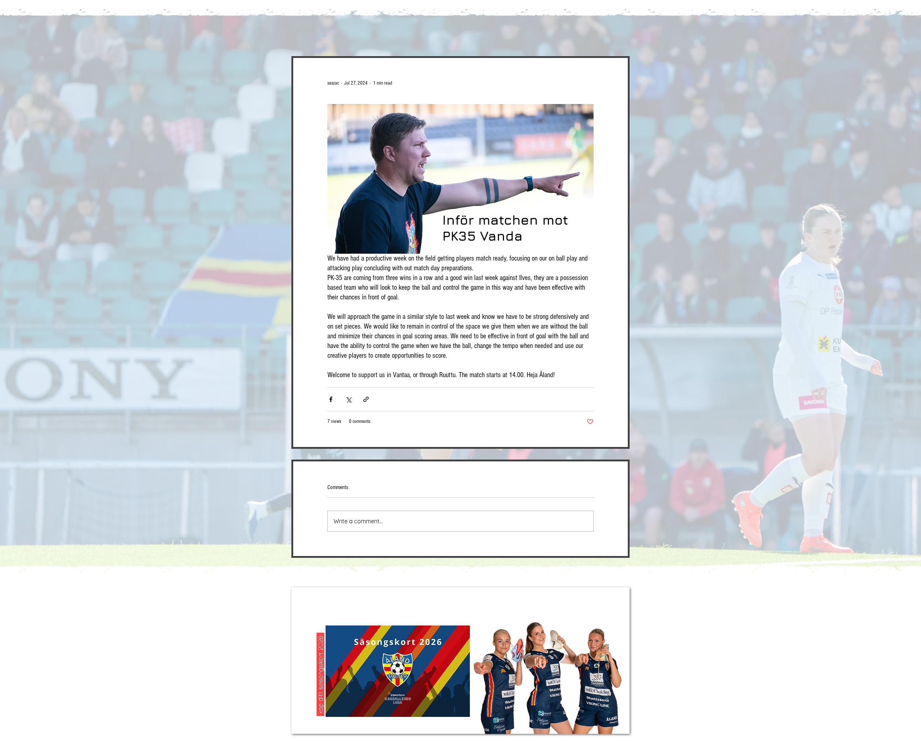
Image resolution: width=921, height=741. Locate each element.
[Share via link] (366, 399)
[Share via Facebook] (330, 399)
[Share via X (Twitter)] (348, 399)
